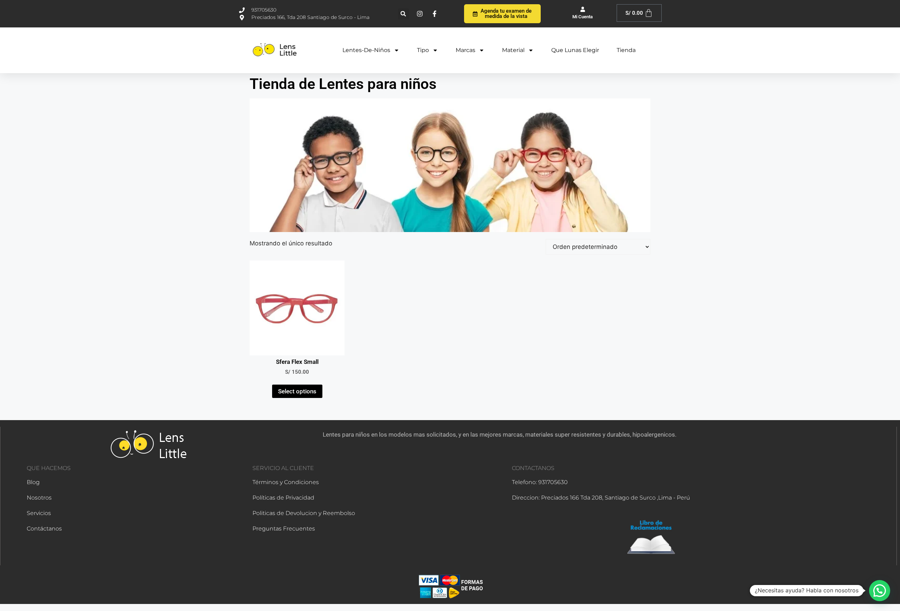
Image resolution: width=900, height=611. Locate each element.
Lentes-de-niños (366, 50)
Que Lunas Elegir (575, 50)
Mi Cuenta (582, 16)
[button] (403, 13)
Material (513, 50)
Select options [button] (297, 391)
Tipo (423, 50)
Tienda (626, 50)
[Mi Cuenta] (582, 9)
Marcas (465, 50)
